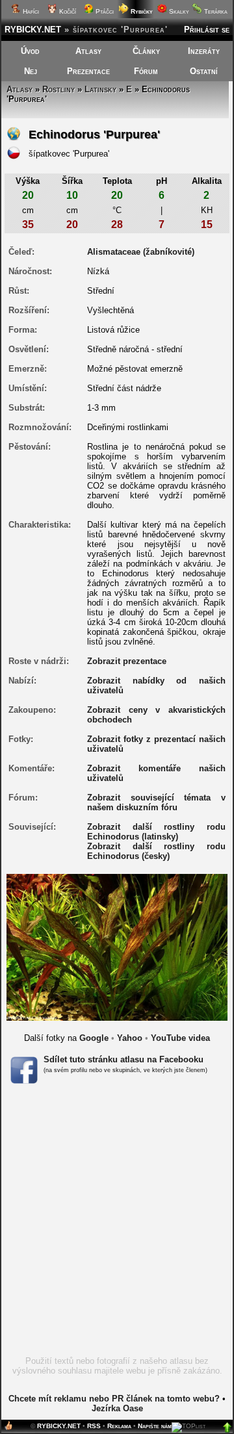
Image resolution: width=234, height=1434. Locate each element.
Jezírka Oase (117, 1408)
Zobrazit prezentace (126, 661)
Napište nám (155, 1425)
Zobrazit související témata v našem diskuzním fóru (156, 802)
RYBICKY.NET (33, 29)
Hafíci (30, 11)
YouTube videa (180, 1038)
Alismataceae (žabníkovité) (140, 252)
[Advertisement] (117, 1224)
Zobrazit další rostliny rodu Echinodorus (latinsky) (156, 831)
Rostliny (58, 89)
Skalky (178, 11)
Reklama (119, 1425)
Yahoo (129, 1038)
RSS (94, 1425)
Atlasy (88, 51)
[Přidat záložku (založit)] (8, 1428)
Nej (30, 71)
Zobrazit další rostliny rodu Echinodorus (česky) (156, 851)
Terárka (215, 11)
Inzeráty (204, 51)
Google (94, 1038)
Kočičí (66, 11)
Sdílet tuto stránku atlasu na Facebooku (123, 1059)
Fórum (146, 71)
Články (146, 51)
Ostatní (204, 71)
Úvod (30, 51)
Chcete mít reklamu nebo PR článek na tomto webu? (114, 1398)
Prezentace (88, 71)
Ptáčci (104, 11)
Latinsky (100, 89)
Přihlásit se (206, 29)
